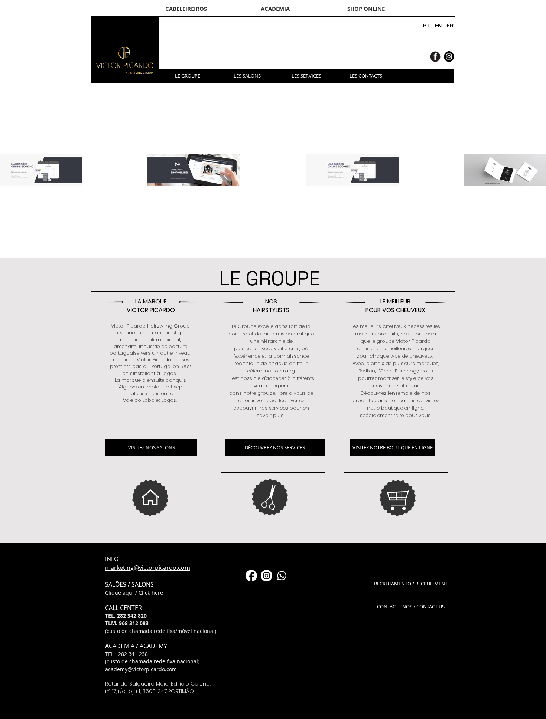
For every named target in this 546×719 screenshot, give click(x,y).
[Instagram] (266, 575)
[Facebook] (251, 575)
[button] (424, 76)
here (157, 592)
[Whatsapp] (281, 575)
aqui (128, 592)
